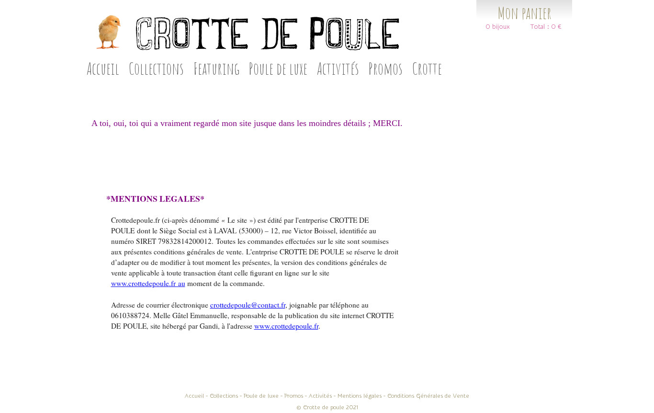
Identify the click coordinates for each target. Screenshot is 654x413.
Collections (156, 68)
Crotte (427, 68)
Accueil (103, 68)
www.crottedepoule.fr (286, 326)
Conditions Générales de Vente (428, 395)
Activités (338, 68)
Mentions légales (360, 395)
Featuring (216, 68)
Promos (386, 68)
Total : (539, 27)
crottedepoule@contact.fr (247, 305)
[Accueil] (242, 32)
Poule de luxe (278, 68)
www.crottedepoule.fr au (148, 283)
